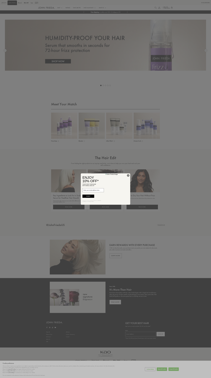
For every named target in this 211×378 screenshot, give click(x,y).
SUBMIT (88, 196)
